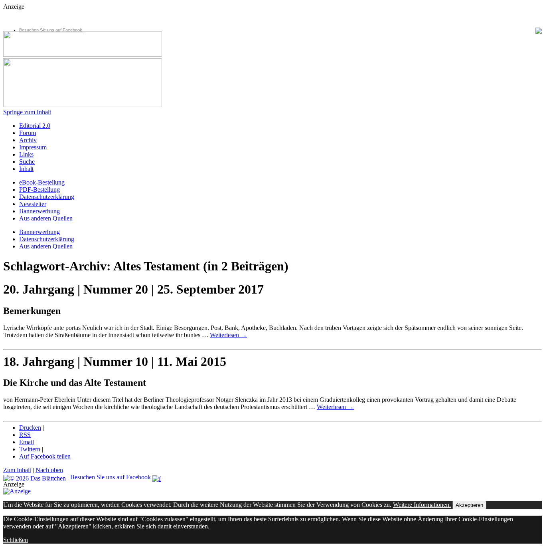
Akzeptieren (469, 505)
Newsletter (32, 204)
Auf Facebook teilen (45, 456)
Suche (27, 161)
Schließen (15, 539)
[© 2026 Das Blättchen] (34, 477)
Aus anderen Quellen (46, 218)
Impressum (33, 147)
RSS (25, 434)
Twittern (29, 449)
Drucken (30, 427)
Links (26, 154)
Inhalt (26, 168)
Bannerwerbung (39, 211)
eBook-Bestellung (42, 182)
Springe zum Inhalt (27, 112)
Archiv (28, 140)
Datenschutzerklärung (46, 196)
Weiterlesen (228, 335)
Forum (27, 132)
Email (26, 442)
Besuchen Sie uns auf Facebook (51, 30)
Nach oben (49, 470)
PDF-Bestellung (39, 189)
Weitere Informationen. (422, 504)
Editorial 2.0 (34, 125)
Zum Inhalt (17, 470)
